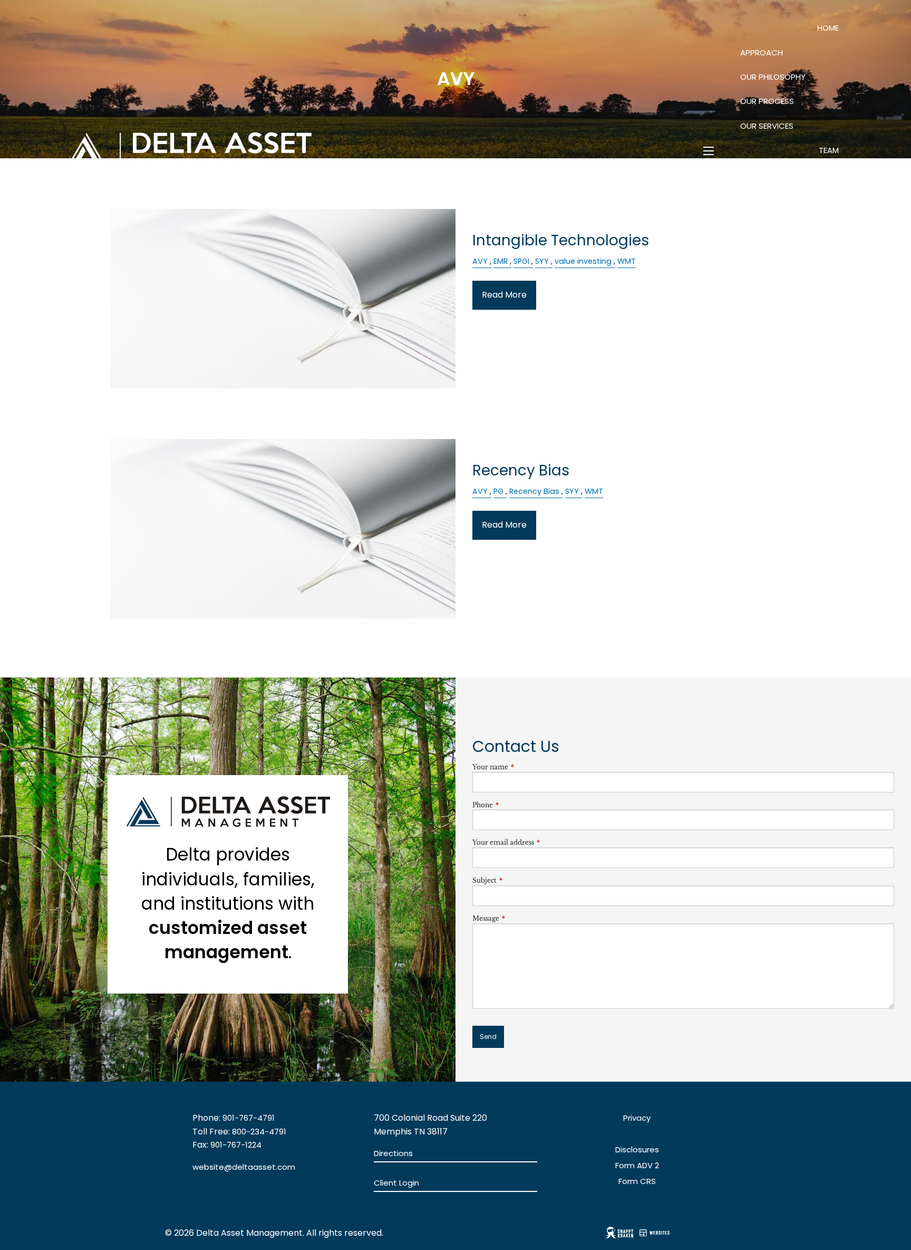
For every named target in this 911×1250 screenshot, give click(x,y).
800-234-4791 (259, 1131)
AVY (480, 491)
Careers (766, 223)
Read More (504, 295)
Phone (517, 805)
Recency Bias (534, 491)
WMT (594, 491)
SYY (572, 491)
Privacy (637, 1117)
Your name (525, 767)
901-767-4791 (248, 1117)
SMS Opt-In (816, 248)
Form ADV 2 (637, 1165)
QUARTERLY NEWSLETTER (793, 174)
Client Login (814, 272)
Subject (519, 880)
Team (829, 150)
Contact (819, 223)
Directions (393, 1153)
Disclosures (637, 1149)
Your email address (538, 842)
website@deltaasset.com (243, 1166)
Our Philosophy (773, 76)
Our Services (766, 125)
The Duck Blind (809, 199)
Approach (761, 52)
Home (828, 27)
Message (520, 918)
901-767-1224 (235, 1144)
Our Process (767, 101)
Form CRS (637, 1181)
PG (498, 491)
